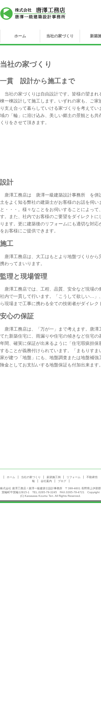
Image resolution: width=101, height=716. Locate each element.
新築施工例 (54, 477)
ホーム (20, 36)
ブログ (62, 481)
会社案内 (46, 481)
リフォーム (73, 477)
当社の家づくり (60, 36)
